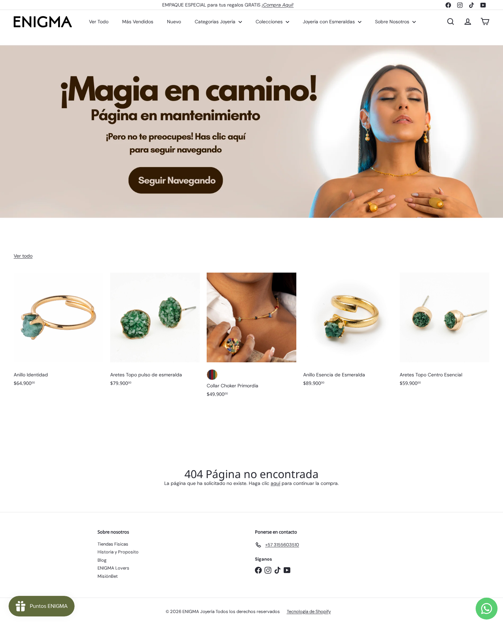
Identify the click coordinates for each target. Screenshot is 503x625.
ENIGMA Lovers (113, 568)
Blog (102, 560)
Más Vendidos (137, 21)
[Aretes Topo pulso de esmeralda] (155, 333)
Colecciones (270, 21)
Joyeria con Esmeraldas (329, 21)
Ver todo (23, 256)
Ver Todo (98, 21)
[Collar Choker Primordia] (251, 338)
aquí (275, 483)
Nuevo (174, 21)
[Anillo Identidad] (58, 333)
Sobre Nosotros (393, 21)
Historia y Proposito (118, 552)
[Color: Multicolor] (212, 374)
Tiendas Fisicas (113, 544)
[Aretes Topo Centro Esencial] (444, 333)
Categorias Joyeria (216, 21)
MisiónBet (108, 576)
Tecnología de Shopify (309, 611)
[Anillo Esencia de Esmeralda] (348, 333)
